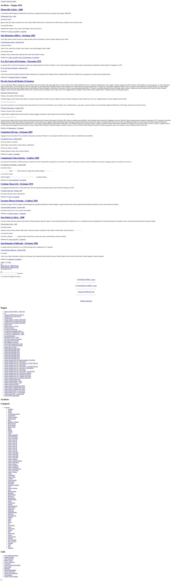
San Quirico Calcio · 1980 (12, 217)
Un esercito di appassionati (11, 395)
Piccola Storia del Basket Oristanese (17, 81)
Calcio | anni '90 (12, 451)
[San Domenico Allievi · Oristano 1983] (12, 42)
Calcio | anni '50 (12, 444)
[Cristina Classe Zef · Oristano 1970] (11, 191)
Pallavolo (11, 259)
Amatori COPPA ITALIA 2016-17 (14, 315)
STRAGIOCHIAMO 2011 (12, 352)
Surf (9, 532)
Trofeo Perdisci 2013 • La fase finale (14, 392)
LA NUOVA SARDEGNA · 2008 (14, 334)
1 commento (22, 213)
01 (5, 313)
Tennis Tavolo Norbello (11, 576)
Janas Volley (7, 567)
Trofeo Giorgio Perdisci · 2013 (13, 382)
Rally (9, 520)
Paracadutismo (12, 515)
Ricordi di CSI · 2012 (10, 347)
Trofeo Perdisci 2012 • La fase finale (14, 391)
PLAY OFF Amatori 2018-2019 (13, 345)
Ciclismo (10, 478)
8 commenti (24, 77)
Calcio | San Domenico (24, 57)
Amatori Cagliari (9, 557)
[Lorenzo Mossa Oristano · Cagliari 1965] (13, 207)
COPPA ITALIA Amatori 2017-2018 (14, 321)
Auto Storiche (12, 419)
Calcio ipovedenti (13, 438)
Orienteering (11, 503)
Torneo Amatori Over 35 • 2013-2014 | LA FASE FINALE (21, 363)
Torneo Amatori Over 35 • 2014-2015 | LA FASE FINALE (21, 366)
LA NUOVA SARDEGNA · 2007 (14, 332)
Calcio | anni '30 (12, 441)
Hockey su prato (12, 488)
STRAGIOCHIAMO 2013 (12, 355)
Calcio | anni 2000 (14, 31)
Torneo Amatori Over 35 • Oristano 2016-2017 (17, 374)
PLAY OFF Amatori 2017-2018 (13, 344)
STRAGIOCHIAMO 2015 (12, 358)
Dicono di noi (8, 324)
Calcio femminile (13, 436)
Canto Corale (11, 477)
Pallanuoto (11, 511)
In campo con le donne (10, 329)
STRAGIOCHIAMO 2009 (12, 349)
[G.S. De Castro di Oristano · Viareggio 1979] (14, 68)
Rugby (10, 522)
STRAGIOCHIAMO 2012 (12, 353)
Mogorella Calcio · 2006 (12, 9)
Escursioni (11, 483)
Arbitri (10, 412)
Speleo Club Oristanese (11, 573)
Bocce (9, 428)
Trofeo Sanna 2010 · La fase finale (14, 394)
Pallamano (11, 509)
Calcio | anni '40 (12, 443)
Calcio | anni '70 (12, 448)
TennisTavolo (12, 536)
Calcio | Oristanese (13, 467)
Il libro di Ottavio (9, 328)
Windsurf (10, 548)
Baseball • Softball (13, 422)
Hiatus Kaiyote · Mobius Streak (10, 266)
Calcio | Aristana (12, 459)
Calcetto (10, 431)
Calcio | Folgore (12, 464)
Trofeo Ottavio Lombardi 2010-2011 (14, 386)
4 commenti (35, 57)
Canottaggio (11, 475)
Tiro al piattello (12, 540)
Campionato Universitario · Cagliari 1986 (20, 158)
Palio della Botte (12, 506)
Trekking (10, 543)
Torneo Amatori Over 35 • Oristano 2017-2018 (17, 376)
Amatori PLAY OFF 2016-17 (12, 316)
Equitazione (11, 482)
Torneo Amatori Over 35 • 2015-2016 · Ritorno (17, 373)
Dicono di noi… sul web (11, 326)
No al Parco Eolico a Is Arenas (13, 339)
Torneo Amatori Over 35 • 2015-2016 (15, 370)
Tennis (10, 535)
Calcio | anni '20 (12, 440)
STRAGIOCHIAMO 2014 (12, 357)
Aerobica (10, 409)
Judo (9, 490)
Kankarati (7, 568)
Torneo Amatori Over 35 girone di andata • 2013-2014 (19, 360)
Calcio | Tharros (12, 472)
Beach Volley (11, 427)
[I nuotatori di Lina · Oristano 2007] (11, 139)
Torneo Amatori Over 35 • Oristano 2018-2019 (17, 378)
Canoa (10, 473)
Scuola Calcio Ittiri (9, 571)
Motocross (11, 496)
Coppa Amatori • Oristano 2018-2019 (15, 319)
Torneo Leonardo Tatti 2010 (12, 379)
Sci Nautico (11, 525)
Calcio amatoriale (13, 180)
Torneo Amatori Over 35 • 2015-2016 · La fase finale (19, 371)
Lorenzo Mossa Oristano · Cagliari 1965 (19, 201)
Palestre (10, 504)
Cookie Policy (8, 318)
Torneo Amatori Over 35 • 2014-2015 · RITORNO (18, 368)
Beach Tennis (12, 425)
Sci (9, 524)
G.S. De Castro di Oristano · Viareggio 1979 (21, 61)
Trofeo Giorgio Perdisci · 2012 (13, 381)
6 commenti (18, 259)
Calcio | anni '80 (13, 57)
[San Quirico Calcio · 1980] (9, 224)
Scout (9, 527)
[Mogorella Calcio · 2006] (8, 16)
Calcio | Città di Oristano (15, 461)
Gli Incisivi (7, 563)
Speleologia (11, 528)
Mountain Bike (12, 499)
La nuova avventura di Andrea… (13, 331)
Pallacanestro (12, 128)
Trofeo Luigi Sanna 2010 (11, 384)
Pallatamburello (12, 512)
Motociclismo (12, 494)
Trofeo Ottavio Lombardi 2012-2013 (14, 389)
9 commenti (22, 180)
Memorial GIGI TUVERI (11, 337)
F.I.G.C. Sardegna (9, 562)
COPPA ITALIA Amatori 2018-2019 (14, 323)
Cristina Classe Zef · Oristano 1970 (17, 184)
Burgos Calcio (8, 560)
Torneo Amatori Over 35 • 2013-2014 (15, 361)
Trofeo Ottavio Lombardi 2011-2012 (14, 387)
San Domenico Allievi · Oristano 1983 (18, 35)
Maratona (10, 493)
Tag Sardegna (8, 575)
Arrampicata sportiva (14, 414)
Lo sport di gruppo (9, 336)
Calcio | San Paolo (13, 470)
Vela (10, 197)
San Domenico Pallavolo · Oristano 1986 (19, 243)
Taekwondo (11, 533)
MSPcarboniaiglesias (10, 570)
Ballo (9, 420)
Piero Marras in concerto (11, 342)
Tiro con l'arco (12, 541)
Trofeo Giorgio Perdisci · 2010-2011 (14, 311)
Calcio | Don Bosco (13, 462)
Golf (9, 486)
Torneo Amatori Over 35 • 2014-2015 (15, 365)
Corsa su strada (12, 480)
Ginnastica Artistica (14, 77)
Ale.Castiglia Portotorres (11, 555)
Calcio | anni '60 (12, 446)
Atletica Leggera (13, 213)
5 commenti (23, 31)
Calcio (10, 433)
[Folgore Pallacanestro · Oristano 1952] (12, 108)
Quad (9, 519)
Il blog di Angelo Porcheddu (12, 565)
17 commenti (15, 197)
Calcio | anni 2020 (13, 456)
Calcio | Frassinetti (13, 465)
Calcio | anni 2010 (13, 454)
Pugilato (10, 517)
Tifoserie (10, 538)
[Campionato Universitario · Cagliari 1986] (13, 165)
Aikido (10, 410)
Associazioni (11, 415)
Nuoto (10, 154)
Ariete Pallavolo (8, 559)
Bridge (10, 430)
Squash (10, 530)
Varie (9, 545)
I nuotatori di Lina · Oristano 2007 (17, 132)
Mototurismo (11, 498)
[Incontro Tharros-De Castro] (9, 93)
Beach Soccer (12, 423)
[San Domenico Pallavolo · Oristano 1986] (13, 250)
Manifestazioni (12, 491)
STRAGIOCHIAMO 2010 (12, 350)
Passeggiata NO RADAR (11, 340)
